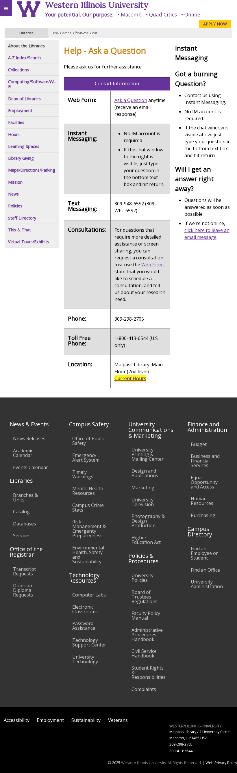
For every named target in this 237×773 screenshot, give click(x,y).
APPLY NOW (215, 24)
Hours (14, 134)
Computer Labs (89, 595)
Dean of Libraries (24, 98)
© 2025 (114, 762)
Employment (20, 110)
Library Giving (21, 158)
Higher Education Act (146, 539)
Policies (15, 205)
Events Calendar (30, 467)
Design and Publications (145, 473)
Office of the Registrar (26, 551)
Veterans (118, 720)
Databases (24, 524)
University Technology (85, 659)
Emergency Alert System (85, 457)
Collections (18, 69)
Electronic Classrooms (85, 609)
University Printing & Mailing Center (148, 454)
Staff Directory (22, 217)
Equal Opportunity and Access (204, 482)
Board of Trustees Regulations (145, 597)
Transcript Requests (24, 571)
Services (22, 535)
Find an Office (205, 570)
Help (93, 33)
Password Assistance (83, 625)
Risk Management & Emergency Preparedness (89, 529)
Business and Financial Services (205, 461)
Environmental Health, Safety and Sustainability (88, 555)
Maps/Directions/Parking (31, 170)
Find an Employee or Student (204, 553)
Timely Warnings (82, 474)
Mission (15, 182)
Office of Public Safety (88, 440)
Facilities (16, 122)
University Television (143, 502)
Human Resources (202, 500)
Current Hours (130, 378)
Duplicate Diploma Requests (23, 590)
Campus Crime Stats (88, 507)
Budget (199, 444)
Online (192, 14)
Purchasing (203, 515)
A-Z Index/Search (24, 57)
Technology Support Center (89, 642)
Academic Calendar (23, 452)
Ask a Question (130, 100)
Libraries (79, 33)
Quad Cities (163, 14)
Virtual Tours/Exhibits (28, 241)
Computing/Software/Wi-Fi (32, 84)
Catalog (21, 511)
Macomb (131, 14)
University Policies (142, 577)
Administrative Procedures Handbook (147, 634)
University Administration (207, 584)
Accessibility (16, 720)
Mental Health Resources (87, 490)
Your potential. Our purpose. (79, 14)
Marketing (143, 487)
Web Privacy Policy (221, 762)
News (13, 194)
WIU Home (61, 33)
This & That (19, 229)
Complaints (144, 689)
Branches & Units (25, 497)
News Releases (29, 438)
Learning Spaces (23, 146)
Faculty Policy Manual (146, 615)
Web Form (152, 264)
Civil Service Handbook (144, 653)
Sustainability (86, 720)
